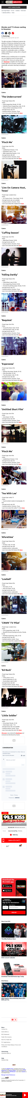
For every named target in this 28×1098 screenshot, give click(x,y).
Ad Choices (12, 1071)
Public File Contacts (6, 1037)
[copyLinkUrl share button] (13, 33)
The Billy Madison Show (8, 939)
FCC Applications (5, 1042)
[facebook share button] (2, 33)
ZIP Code (5, 905)
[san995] (14, 2)
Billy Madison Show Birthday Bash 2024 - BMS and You (13, 999)
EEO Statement (5, 1034)
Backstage (7, 61)
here (21, 113)
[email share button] (9, 33)
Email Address (12, 905)
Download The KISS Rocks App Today (12, 976)
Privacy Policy (12, 1070)
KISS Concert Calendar (8, 957)
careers (23, 1071)
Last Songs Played (5, 10)
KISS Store (23, 10)
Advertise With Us (6, 12)
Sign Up (14, 912)
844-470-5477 (14, 840)
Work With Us (5, 1031)
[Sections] (2, 2)
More (13, 12)
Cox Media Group (9, 1068)
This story (4, 733)
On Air (12, 10)
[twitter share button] (6, 33)
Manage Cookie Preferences (8, 1074)
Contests (18, 10)
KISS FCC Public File (6, 1039)
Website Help (4, 1060)
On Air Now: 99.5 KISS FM (14, 823)
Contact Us (4, 1029)
